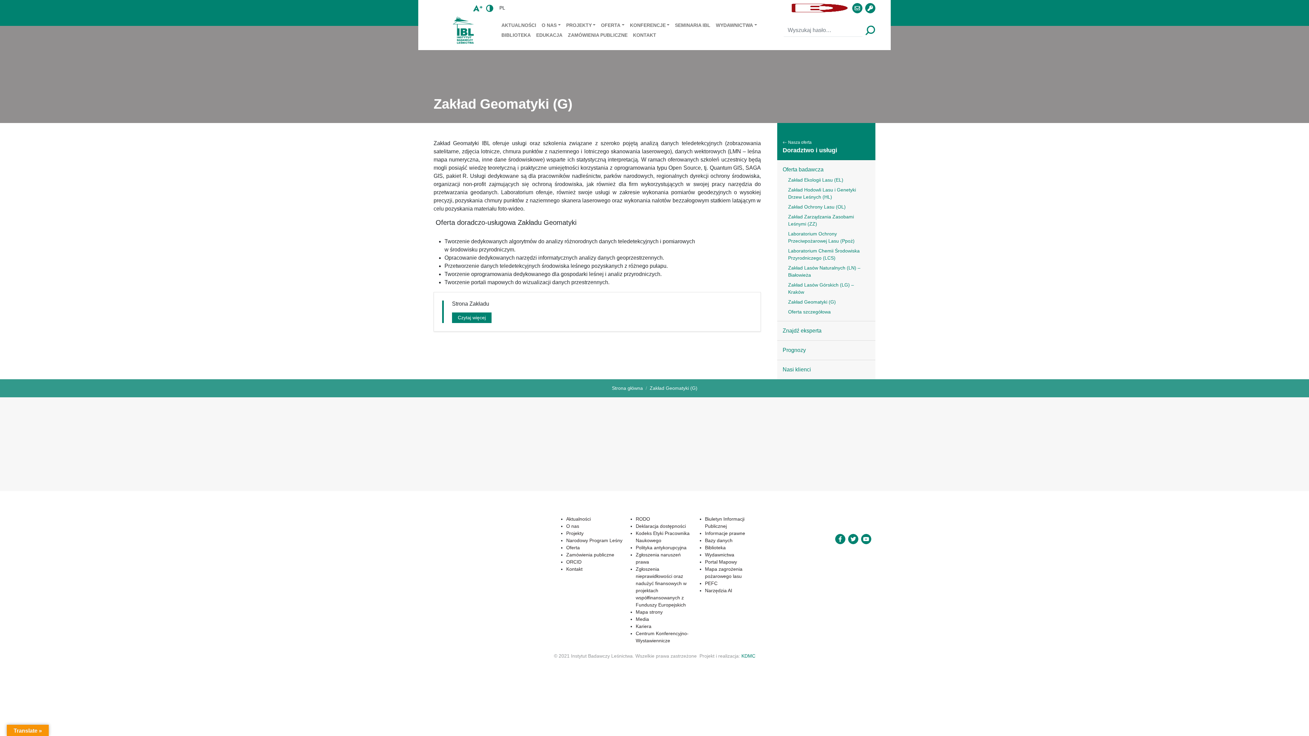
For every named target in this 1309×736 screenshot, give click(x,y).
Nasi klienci (797, 369)
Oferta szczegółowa (809, 312)
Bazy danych (719, 540)
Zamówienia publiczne (598, 35)
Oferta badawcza (803, 169)
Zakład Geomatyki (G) (812, 302)
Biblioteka (516, 35)
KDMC (748, 656)
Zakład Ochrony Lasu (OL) (817, 207)
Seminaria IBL (692, 25)
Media (642, 619)
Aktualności (518, 25)
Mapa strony (649, 612)
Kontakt (644, 35)
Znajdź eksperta (802, 331)
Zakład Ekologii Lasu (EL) (815, 180)
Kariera (643, 626)
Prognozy (794, 350)
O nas (549, 25)
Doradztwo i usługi (810, 150)
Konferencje (648, 25)
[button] (649, 8)
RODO (643, 519)
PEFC (711, 583)
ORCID (574, 562)
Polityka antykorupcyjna (661, 547)
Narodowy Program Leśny (594, 540)
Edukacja (549, 35)
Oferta (610, 25)
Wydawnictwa (734, 25)
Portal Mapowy (721, 562)
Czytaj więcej (472, 317)
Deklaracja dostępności (661, 526)
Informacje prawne (725, 533)
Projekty (579, 25)
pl (502, 8)
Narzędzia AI (718, 590)
